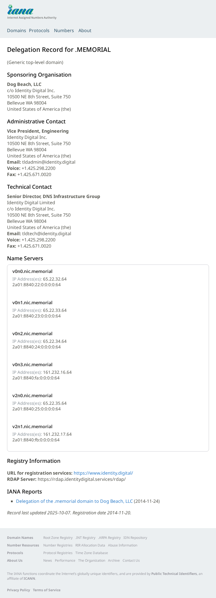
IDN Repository (135, 537)
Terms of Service (46, 590)
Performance (65, 560)
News (47, 560)
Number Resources (23, 545)
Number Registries (58, 545)
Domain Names (20, 537)
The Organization (91, 560)
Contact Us (131, 560)
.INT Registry (85, 537)
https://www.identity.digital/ (103, 473)
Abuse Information (122, 545)
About (84, 30)
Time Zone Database (91, 552)
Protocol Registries (58, 552)
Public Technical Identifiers (174, 573)
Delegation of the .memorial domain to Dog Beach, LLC (74, 501)
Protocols (39, 30)
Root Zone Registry (58, 537)
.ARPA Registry (109, 537)
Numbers (64, 30)
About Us (14, 560)
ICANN (29, 578)
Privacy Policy (18, 590)
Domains (16, 30)
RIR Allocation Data (90, 545)
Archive (114, 560)
